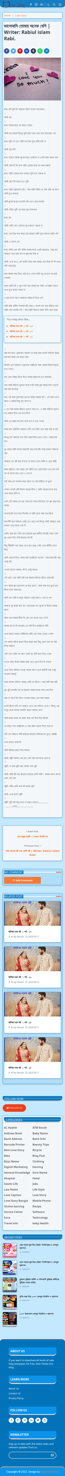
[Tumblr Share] (33, 51)
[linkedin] (31, 1420)
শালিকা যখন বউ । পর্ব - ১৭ (21, 331)
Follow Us (15, 1108)
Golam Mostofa (49, 1471)
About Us (14, 1388)
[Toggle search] (54, 5)
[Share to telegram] (46, 51)
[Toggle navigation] (59, 4)
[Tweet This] (13, 51)
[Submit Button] (52, 1455)
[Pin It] (20, 51)
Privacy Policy (16, 1398)
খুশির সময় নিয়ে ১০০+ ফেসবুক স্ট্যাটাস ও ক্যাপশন (39, 1296)
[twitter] (38, 1420)
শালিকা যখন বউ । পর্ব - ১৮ (19, 1067)
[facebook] (31, 5)
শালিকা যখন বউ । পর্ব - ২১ (21, 336)
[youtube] (41, 5)
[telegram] (24, 1420)
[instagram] (36, 5)
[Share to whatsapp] (40, 51)
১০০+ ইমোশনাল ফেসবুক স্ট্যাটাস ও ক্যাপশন (37, 1313)
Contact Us (15, 1393)
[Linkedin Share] (26, 51)
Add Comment (24, 880)
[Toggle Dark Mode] (48, 4)
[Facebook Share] (6, 51)
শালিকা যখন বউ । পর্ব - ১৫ (19, 1022)
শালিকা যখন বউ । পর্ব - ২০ (21, 326)
